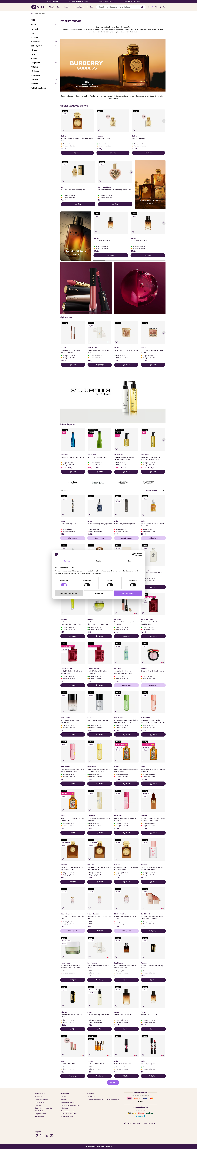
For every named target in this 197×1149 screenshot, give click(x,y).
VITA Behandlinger (67, 1116)
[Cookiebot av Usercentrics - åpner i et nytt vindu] (133, 554)
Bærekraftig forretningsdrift (70, 1105)
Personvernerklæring (67, 1102)
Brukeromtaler (39, 1116)
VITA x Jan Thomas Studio (69, 1113)
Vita (32, 13)
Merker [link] (90, 7)
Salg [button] (58, 7)
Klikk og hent (72, 538)
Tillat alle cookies (128, 593)
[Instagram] (41, 1135)
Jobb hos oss (65, 1108)
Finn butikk (64, 1099)
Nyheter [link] (67, 7)
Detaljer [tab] (98, 561)
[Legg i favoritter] (63, 130)
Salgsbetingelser (40, 1113)
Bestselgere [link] (79, 7)
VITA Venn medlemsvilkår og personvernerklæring (103, 1099)
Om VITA (64, 1097)
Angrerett (38, 1105)
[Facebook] (36, 1135)
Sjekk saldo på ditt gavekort (44, 1108)
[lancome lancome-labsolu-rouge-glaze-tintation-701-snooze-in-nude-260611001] (86, 288)
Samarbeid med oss (67, 1111)
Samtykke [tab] (67, 561)
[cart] (164, 7)
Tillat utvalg (98, 593)
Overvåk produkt (126, 538)
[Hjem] (38, 7)
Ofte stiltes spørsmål (41, 1099)
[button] (142, 7)
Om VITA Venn (91, 1097)
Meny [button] (51, 7)
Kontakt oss (38, 1097)
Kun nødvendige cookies (69, 593)
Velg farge (100, 365)
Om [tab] (129, 561)
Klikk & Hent (39, 1111)
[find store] (148, 7)
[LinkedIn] (46, 1135)
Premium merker (40, 13)
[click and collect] (160, 7)
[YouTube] (51, 1135)
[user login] (152, 7)
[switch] (87, 584)
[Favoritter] (156, 7)
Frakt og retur (39, 1102)
